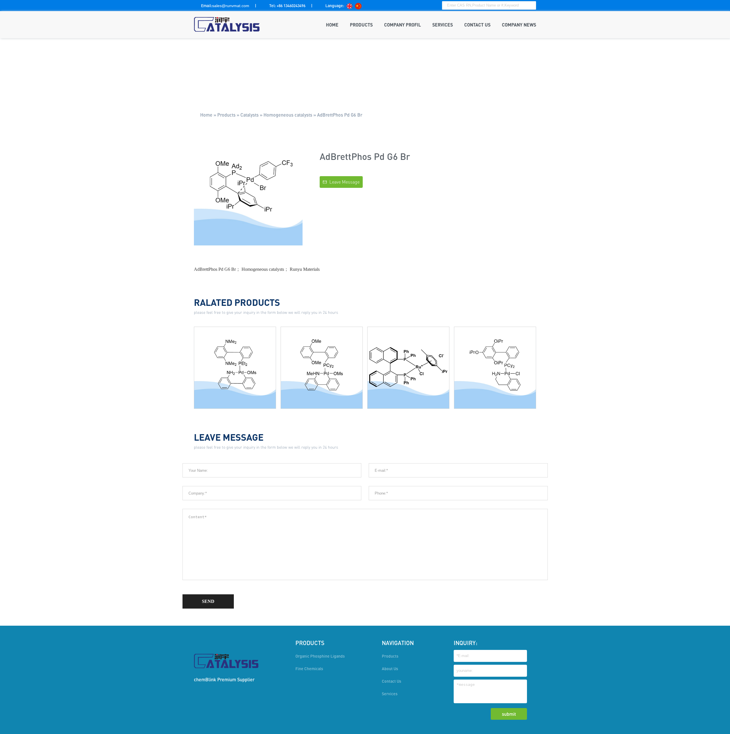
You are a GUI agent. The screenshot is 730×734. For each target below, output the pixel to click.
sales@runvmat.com (230, 5)
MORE (235, 387)
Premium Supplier (236, 679)
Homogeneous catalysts (287, 114)
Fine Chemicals (309, 668)
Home (206, 114)
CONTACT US (477, 24)
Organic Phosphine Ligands (320, 656)
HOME (332, 24)
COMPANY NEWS (519, 24)
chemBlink (205, 679)
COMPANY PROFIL (402, 24)
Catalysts (249, 114)
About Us (390, 668)
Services (390, 693)
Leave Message (341, 182)
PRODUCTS (361, 24)
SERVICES (442, 24)
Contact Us (391, 681)
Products (226, 114)
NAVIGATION (398, 642)
